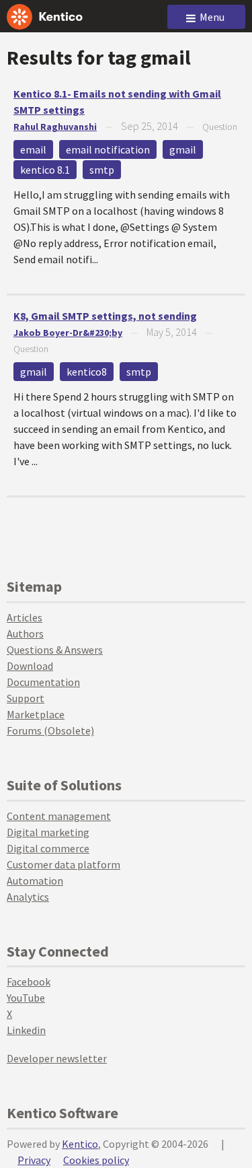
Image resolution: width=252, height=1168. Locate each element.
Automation (35, 880)
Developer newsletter (57, 1058)
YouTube (26, 997)
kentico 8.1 (45, 169)
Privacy (33, 1160)
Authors (25, 633)
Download (30, 666)
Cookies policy (96, 1160)
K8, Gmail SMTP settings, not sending (105, 315)
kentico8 (87, 371)
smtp (101, 169)
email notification (108, 149)
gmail (182, 149)
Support (25, 698)
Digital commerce (48, 848)
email (33, 149)
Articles (24, 617)
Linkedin (26, 1030)
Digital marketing (48, 832)
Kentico (80, 1143)
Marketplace (36, 714)
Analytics (28, 896)
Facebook (28, 981)
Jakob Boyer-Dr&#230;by (67, 333)
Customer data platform (63, 864)
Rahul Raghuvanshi (55, 127)
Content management (59, 816)
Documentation (43, 682)
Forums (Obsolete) (50, 730)
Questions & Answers (55, 649)
